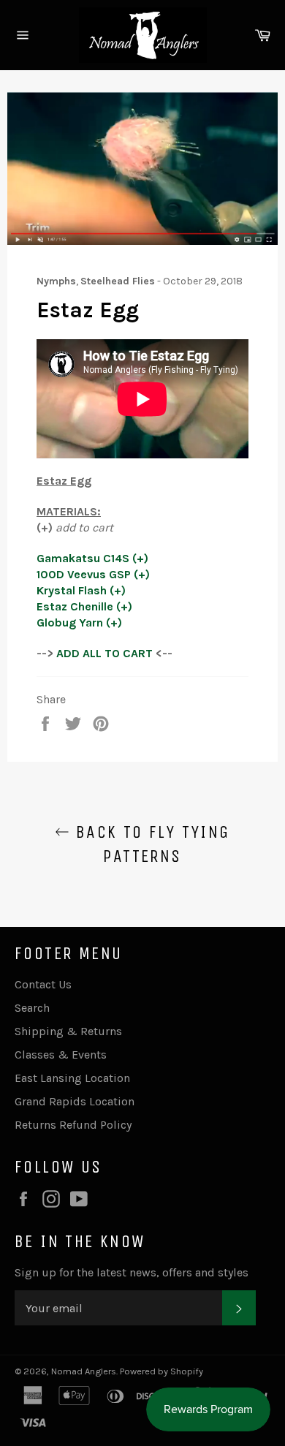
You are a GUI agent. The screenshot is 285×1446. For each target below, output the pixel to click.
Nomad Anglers (83, 1371)
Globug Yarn (70, 622)
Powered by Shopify (161, 1371)
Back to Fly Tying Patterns (149, 844)
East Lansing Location (72, 1078)
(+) (140, 558)
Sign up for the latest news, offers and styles (131, 1272)
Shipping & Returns (68, 1031)
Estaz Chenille (75, 606)
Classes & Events (61, 1054)
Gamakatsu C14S (83, 558)
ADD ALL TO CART (104, 653)
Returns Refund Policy (73, 1125)
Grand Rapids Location (74, 1101)
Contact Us (43, 984)
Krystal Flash (72, 590)
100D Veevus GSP (84, 574)
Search (32, 1008)
